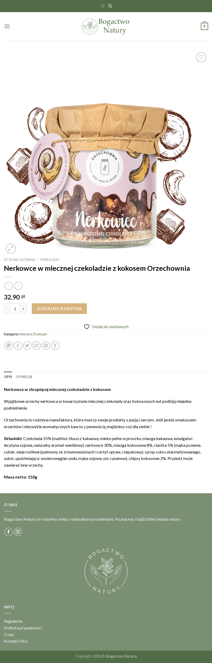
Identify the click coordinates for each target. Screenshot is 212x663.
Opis (8, 377)
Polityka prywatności (23, 627)
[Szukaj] (110, 6)
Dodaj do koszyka (59, 308)
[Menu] (7, 26)
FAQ (23, 640)
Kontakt (11, 640)
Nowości (25, 334)
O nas (9, 634)
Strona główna (19, 260)
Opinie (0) (24, 377)
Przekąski (49, 260)
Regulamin (13, 621)
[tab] (8, 377)
